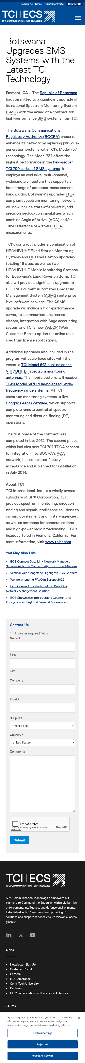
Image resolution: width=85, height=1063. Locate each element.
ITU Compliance (20, 978)
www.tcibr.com (58, 542)
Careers (15, 974)
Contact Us (74, 4)
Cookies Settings (42, 1033)
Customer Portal (54, 4)
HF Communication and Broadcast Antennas (39, 993)
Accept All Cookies (42, 1055)
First (13, 654)
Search (25, 4)
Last (13, 671)
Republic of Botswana (58, 93)
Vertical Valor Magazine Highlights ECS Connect (43, 573)
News (38, 4)
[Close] (78, 1018)
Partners (16, 988)
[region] (42, 1037)
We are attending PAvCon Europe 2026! (38, 579)
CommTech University (24, 983)
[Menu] (78, 18)
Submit (19, 840)
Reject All (42, 1044)
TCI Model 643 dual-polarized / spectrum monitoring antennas (39, 371)
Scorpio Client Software (26, 403)
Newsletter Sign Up (23, 964)
